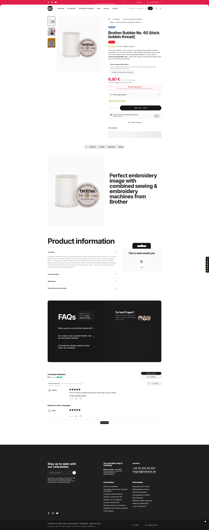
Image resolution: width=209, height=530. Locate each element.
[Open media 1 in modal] (79, 43)
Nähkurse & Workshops (140, 503)
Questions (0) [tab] (78, 383)
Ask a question (151, 377)
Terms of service (76, 526)
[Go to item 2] (51, 32)
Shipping (117, 82)
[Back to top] (86, 147)
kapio (99, 523)
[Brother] (112, 27)
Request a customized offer (112, 497)
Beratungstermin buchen (140, 489)
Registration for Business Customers (115, 508)
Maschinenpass (137, 498)
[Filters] (149, 383)
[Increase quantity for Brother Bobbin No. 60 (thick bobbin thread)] (117, 108)
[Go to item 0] (51, 21)
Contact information (66, 526)
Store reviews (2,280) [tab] (67, 383)
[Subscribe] (74, 472)
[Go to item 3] (51, 43)
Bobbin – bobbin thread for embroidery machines (125, 22)
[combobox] (140, 2)
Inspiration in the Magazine (112, 500)
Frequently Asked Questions (113, 494)
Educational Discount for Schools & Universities (115, 490)
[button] (112, 46)
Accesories (116, 19)
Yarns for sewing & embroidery (132, 19)
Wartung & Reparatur (139, 492)
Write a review (151, 373)
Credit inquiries (108, 511)
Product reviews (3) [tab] (53, 383)
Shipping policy (91, 526)
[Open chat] (205, 521)
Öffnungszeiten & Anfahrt (141, 495)
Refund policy (84, 526)
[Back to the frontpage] (109, 19)
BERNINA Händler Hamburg (142, 501)
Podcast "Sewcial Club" (111, 502)
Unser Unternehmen (139, 506)
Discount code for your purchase (114, 505)
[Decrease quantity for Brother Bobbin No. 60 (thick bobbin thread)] (110, 108)
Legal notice (58, 526)
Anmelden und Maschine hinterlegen (122, 72)
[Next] (124, 2)
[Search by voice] (145, 8)
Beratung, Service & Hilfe (140, 486)
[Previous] (84, 2)
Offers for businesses (110, 486)
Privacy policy (51, 526)
